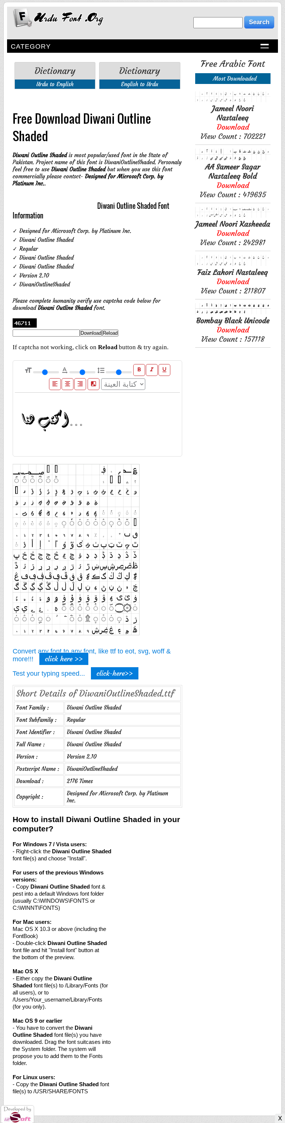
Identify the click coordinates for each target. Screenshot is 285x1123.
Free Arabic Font (233, 63)
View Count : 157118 (232, 330)
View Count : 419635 (233, 180)
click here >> (64, 659)
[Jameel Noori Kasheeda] (233, 215)
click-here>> (114, 673)
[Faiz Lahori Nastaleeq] (233, 263)
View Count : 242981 (233, 233)
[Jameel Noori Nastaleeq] (233, 100)
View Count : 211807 (232, 281)
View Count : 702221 (232, 122)
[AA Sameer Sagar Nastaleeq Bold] (233, 158)
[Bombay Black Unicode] (233, 312)
